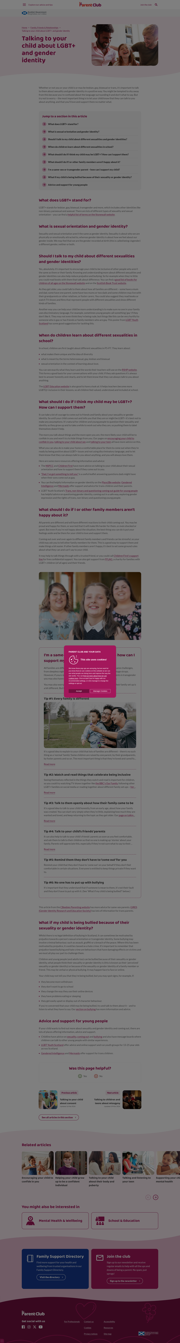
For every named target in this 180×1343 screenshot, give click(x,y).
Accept (79, 691)
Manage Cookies (100, 691)
